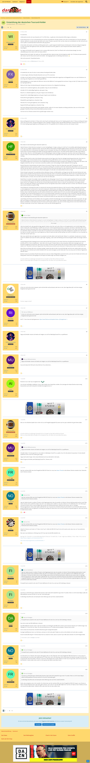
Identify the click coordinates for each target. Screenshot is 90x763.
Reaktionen (6, 46)
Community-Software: (45, 743)
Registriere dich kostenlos (48, 721)
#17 (86, 590)
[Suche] (86, 1)
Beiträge (5, 48)
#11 (86, 419)
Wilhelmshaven (11, 24)
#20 (86, 669)
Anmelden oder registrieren (77, 1)
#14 (86, 491)
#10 (86, 378)
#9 (86, 355)
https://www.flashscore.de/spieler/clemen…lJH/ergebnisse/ (52, 319)
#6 (86, 284)
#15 (86, 518)
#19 (86, 646)
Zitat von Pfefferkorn (28, 312)
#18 (86, 613)
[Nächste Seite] (10, 27)
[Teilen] (87, 27)
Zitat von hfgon (26, 215)
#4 (86, 142)
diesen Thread (60, 470)
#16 (86, 566)
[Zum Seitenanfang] (87, 761)
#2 (86, 69)
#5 (86, 211)
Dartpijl (32, 637)
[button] (65, 1)
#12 (86, 443)
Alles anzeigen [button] (53, 223)
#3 (86, 118)
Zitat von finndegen (27, 617)
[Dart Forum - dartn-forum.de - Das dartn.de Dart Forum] (45, 10)
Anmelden (38, 724)
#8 (86, 331)
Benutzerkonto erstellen (48, 724)
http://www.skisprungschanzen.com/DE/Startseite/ (32, 540)
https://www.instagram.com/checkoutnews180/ (31, 538)
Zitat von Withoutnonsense (29, 359)
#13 (86, 467)
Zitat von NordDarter (28, 570)
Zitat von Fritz (26, 495)
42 (8, 27)
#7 (86, 308)
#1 (86, 31)
